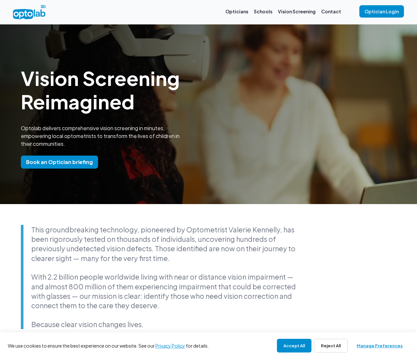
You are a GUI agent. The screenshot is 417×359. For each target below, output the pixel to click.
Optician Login (382, 11)
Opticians (236, 11)
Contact (331, 11)
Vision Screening (297, 11)
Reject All (331, 345)
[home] (29, 12)
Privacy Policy (170, 346)
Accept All (294, 345)
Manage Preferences (380, 345)
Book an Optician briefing (59, 162)
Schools (263, 11)
